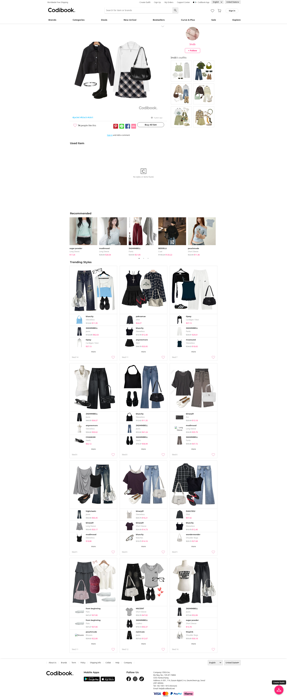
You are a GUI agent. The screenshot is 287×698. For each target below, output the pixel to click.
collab (108, 662)
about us (52, 662)
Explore (236, 20)
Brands (52, 20)
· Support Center (183, 2)
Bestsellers (159, 20)
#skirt (90, 117)
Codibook (61, 10)
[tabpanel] (84, 236)
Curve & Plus (188, 20)
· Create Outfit (144, 2)
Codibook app (203, 2)
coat (160, 251)
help (117, 662)
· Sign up (157, 2)
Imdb (193, 44)
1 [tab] (139, 258)
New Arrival (130, 20)
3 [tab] (147, 258)
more (93, 351)
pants (131, 251)
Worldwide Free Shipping (57, 2)
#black (83, 117)
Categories (78, 20)
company (128, 662)
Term (74, 662)
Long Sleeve (75, 251)
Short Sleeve (193, 251)
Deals (104, 20)
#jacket (76, 117)
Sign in (110, 135)
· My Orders (168, 2)
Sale (213, 20)
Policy (83, 662)
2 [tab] (143, 258)
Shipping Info (95, 662)
